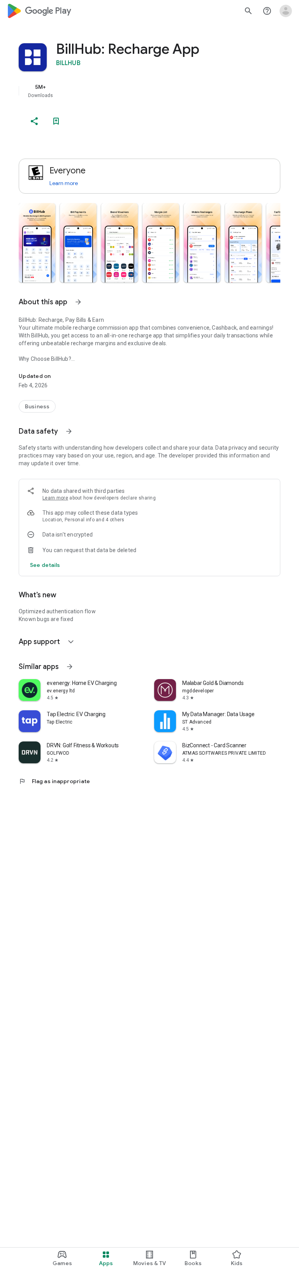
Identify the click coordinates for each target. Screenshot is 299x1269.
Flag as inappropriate (54, 781)
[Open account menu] (285, 11)
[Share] (34, 121)
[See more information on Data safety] (69, 431)
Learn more (63, 183)
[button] (37, 242)
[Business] (37, 406)
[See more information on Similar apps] (69, 666)
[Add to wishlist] (56, 121)
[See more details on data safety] (45, 565)
